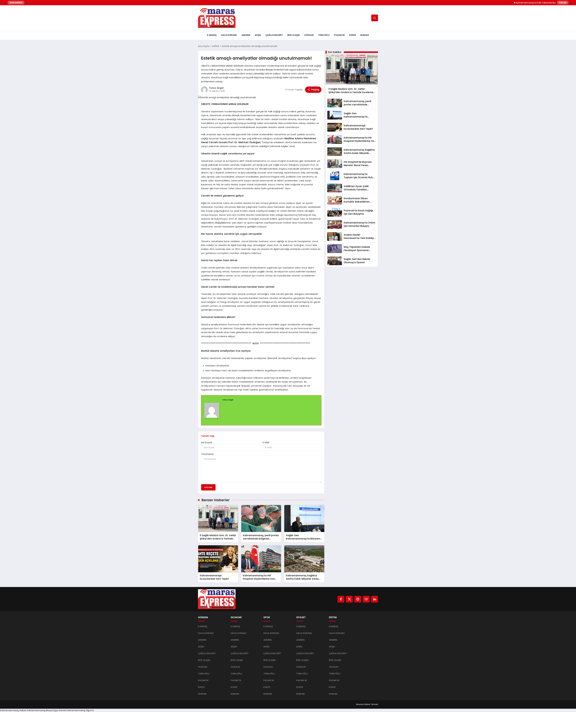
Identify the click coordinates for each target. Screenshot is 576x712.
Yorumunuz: (207, 454)
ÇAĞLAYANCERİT (274, 35)
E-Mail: (266, 442)
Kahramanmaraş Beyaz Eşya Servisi (46, 710)
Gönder (208, 487)
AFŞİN (258, 35)
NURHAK (364, 35)
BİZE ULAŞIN (293, 35)
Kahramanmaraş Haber (13, 710)
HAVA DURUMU (229, 35)
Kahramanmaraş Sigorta (80, 710)
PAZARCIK (339, 35)
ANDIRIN (246, 35)
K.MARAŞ (212, 35)
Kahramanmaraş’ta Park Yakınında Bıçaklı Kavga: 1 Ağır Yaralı (527, 2)
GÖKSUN (309, 35)
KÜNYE (352, 35)
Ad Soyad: (206, 442)
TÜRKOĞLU (324, 35)
